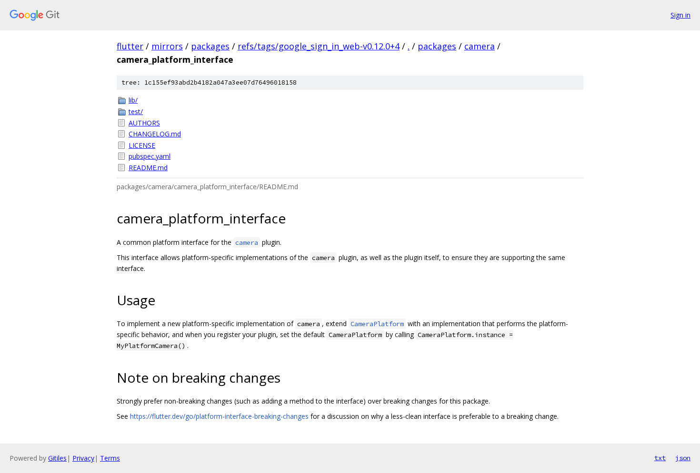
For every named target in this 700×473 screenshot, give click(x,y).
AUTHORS (144, 122)
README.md (148, 167)
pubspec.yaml (149, 156)
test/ (136, 111)
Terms (110, 458)
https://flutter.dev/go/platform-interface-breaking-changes (219, 416)
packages (210, 46)
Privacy (83, 458)
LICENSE (142, 145)
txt (660, 458)
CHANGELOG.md (155, 133)
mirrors (167, 46)
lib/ (133, 100)
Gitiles (57, 458)
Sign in (680, 14)
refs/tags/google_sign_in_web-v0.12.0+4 (319, 46)
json (682, 458)
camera (479, 46)
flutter (130, 46)
